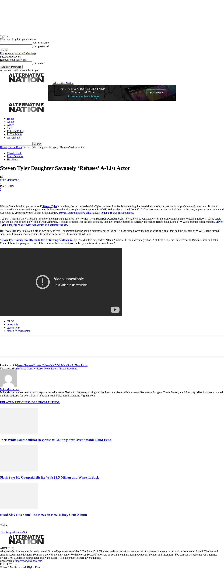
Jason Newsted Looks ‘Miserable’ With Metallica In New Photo (52, 365)
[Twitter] (17, 194)
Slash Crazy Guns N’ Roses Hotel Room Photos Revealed (45, 368)
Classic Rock (15, 147)
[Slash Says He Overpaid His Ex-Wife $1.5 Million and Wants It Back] (19, 470)
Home (10, 118)
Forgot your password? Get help (18, 53)
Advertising (13, 137)
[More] (55, 194)
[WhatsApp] (42, 194)
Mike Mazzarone (9, 179)
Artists (10, 124)
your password (40, 46)
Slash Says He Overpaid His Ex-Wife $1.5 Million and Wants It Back (49, 477)
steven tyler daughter (18, 330)
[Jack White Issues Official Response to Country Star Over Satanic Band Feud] (19, 433)
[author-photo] (8, 386)
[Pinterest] (30, 194)
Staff (9, 128)
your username (40, 42)
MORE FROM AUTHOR (44, 402)
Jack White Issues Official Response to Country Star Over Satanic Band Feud (55, 440)
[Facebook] (5, 194)
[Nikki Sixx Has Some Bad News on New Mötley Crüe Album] (19, 507)
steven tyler (13, 327)
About (10, 121)
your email (38, 63)
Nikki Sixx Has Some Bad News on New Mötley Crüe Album (43, 515)
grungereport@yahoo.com (27, 560)
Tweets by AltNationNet (13, 532)
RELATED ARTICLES (14, 402)
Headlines (12, 159)
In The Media (14, 134)
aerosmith (12, 324)
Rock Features (15, 156)
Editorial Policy (15, 131)
